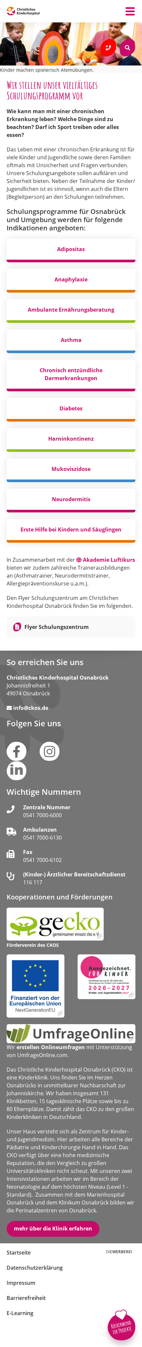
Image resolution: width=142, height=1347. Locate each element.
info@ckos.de (30, 708)
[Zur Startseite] (23, 11)
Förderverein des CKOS (33, 945)
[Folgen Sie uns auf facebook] (16, 751)
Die (119, 1252)
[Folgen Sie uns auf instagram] (49, 751)
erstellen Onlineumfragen (51, 1047)
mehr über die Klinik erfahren (53, 1228)
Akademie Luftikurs (109, 559)
